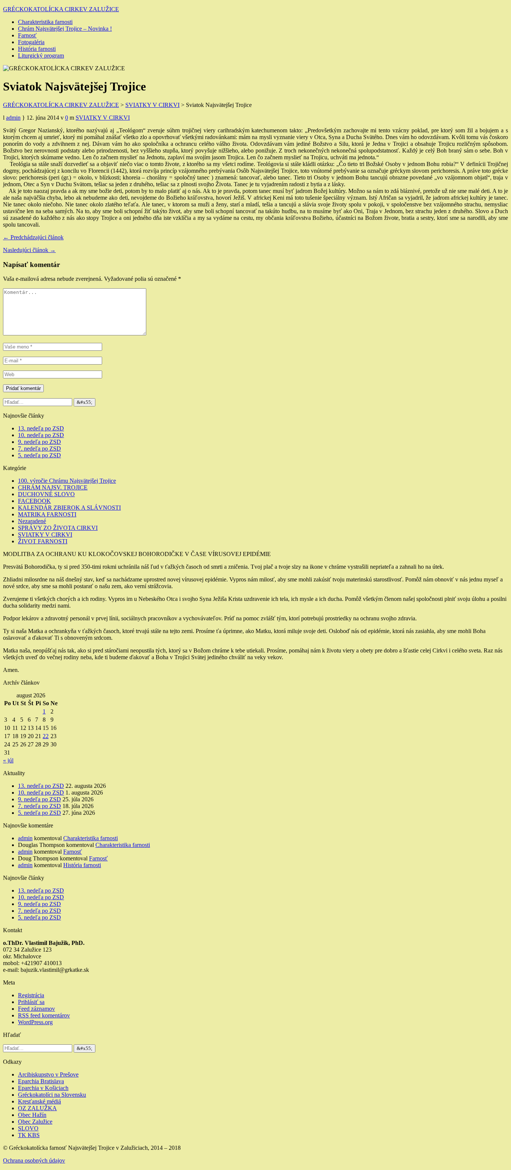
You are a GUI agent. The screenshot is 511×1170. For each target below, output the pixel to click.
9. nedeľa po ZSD (39, 442)
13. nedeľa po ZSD (41, 428)
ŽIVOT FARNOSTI (42, 541)
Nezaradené (32, 521)
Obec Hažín (32, 1115)
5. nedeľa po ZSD (39, 455)
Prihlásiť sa (31, 1002)
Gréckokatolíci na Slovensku (52, 1094)
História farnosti (37, 49)
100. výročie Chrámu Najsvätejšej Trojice (67, 480)
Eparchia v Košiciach (43, 1088)
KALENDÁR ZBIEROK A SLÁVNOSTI (69, 507)
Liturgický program (41, 55)
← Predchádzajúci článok (33, 237)
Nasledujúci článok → (29, 250)
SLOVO (28, 1128)
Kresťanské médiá (39, 1101)
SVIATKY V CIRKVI (103, 117)
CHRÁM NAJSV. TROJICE (53, 487)
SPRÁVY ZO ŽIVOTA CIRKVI (58, 528)
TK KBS (29, 1135)
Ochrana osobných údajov (34, 1160)
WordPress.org (35, 1022)
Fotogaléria (31, 42)
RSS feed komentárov (44, 1015)
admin (13, 117)
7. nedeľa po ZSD (39, 448)
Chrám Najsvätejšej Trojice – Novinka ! (65, 28)
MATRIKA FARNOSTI (47, 514)
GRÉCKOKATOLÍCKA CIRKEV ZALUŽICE (61, 9)
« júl (8, 760)
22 (46, 736)
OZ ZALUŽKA (37, 1108)
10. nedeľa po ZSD (41, 435)
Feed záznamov (36, 1008)
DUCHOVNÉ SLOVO (46, 494)
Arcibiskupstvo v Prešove (48, 1074)
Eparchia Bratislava (41, 1081)
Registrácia (31, 995)
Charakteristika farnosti (45, 22)
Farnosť (27, 35)
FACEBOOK (34, 501)
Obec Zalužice (35, 1121)
